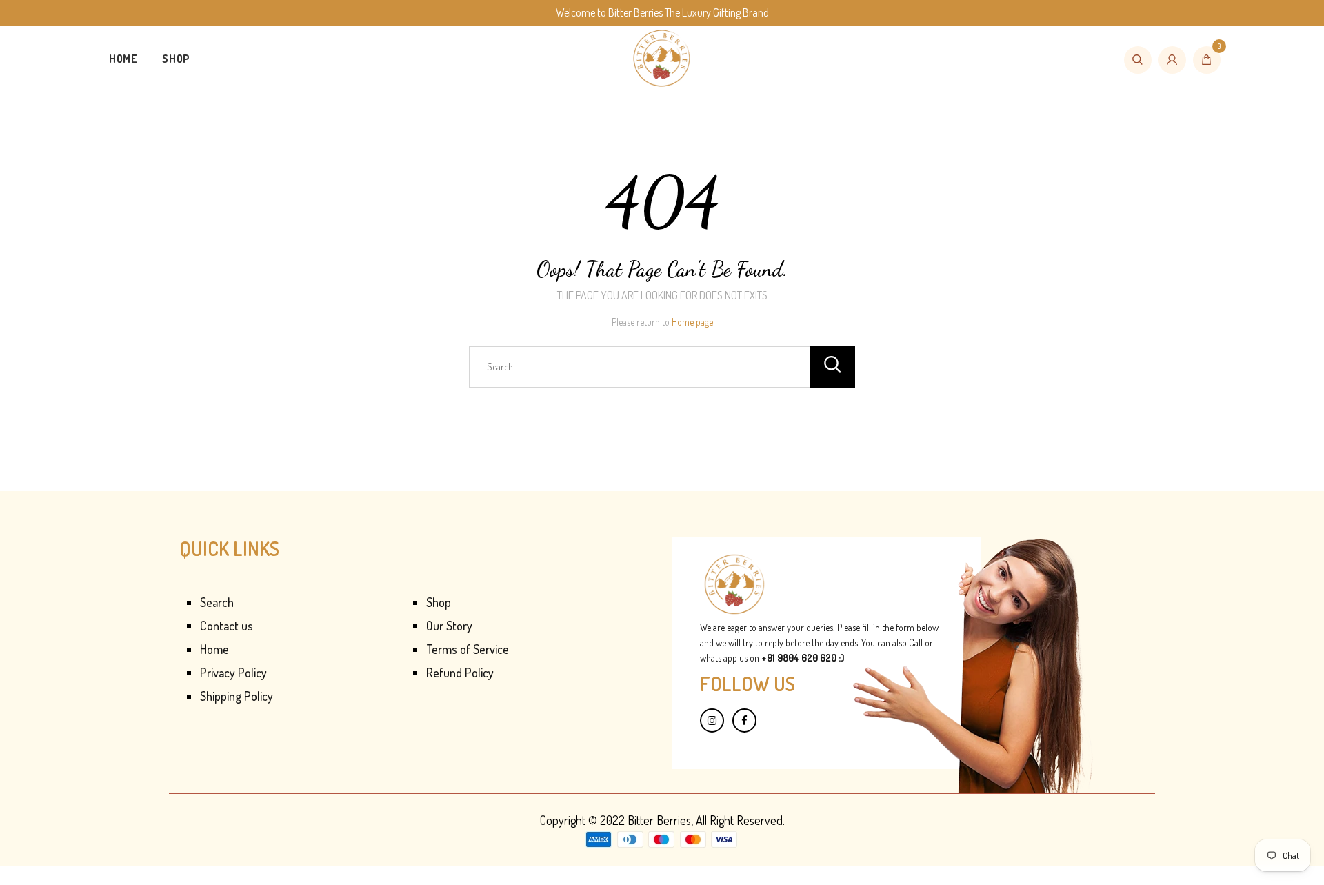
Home (123, 59)
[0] (1206, 60)
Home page (692, 322)
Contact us (226, 625)
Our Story (449, 625)
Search (217, 602)
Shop (176, 59)
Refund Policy (460, 672)
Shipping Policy (236, 696)
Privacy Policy (233, 672)
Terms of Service (467, 649)
